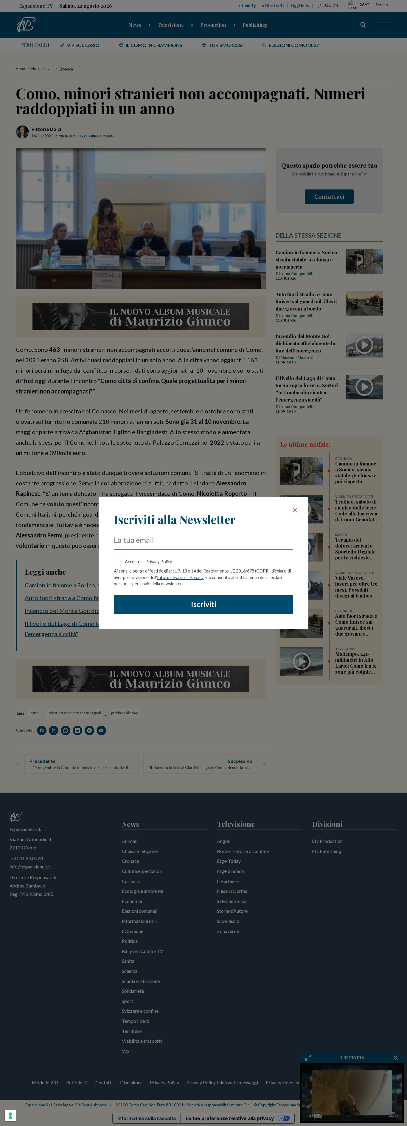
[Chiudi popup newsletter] (295, 510)
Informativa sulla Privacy (180, 577)
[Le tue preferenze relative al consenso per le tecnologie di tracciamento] (10, 1115)
